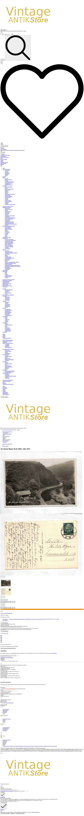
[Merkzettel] (42, 142)
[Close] (1, 786)
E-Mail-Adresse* (3, 690)
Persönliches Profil (7, 150)
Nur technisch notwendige (5, 813)
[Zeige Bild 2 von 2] (2, 578)
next (4, 666)
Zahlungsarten (17, 150)
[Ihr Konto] (1, 144)
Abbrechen (2, 659)
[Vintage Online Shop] (29, 28)
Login (4, 722)
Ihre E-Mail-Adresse (4, 655)
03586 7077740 (3, 700)
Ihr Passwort (2, 656)
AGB (4, 713)
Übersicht (2, 150)
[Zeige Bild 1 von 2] (0, 578)
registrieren (4, 149)
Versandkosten (20, 748)
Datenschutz (5, 711)
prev (1, 666)
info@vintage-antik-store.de (8, 702)
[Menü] (1, 32)
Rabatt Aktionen (6, 728)
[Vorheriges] (1, 577)
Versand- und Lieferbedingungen (6, 613)
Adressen (13, 150)
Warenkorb (5, 730)
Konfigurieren (13, 813)
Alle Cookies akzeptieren (20, 813)
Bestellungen (22, 150)
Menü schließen (5, 146)
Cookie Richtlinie (6, 709)
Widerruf (4, 743)
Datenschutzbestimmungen (11, 688)
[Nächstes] (4, 577)
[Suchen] (12, 34)
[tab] (31, 619)
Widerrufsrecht (5, 710)
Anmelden (2, 148)
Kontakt (4, 720)
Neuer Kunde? (54, 653)
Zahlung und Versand (7, 739)
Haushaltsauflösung (6, 727)
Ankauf (4, 721)
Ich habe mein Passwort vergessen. (6, 657)
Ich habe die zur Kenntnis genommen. (13, 688)
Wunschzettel (5, 729)
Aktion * (2, 689)
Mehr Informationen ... (36, 812)
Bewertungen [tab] (5, 620)
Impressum (5, 712)
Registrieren (2, 797)
